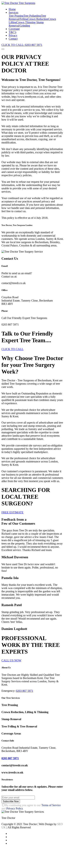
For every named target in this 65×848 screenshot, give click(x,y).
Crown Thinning (26, 22)
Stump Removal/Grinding (26, 24)
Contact (13, 38)
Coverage (14, 28)
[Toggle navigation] (2, 49)
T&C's (12, 32)
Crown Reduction (38, 19)
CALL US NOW (11, 660)
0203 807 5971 (24, 690)
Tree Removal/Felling (27, 17)
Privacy (13, 35)
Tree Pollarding (32, 15)
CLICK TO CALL (12, 349)
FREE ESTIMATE (12, 512)
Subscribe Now (11, 801)
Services (13, 12)
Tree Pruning (16, 15)
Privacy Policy (14, 808)
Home (12, 9)
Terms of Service (51, 805)
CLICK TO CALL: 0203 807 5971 (21, 44)
